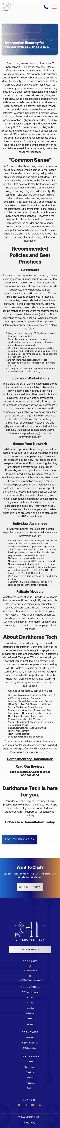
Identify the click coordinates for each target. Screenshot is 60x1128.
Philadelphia (30, 1083)
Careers (30, 1024)
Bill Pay (30, 1002)
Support (30, 997)
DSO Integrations (30, 1048)
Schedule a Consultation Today (30, 822)
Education (30, 1008)
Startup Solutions (30, 1043)
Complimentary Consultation (30, 759)
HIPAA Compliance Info (30, 992)
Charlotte (30, 1072)
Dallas (30, 1077)
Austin (30, 1061)
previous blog (31, 433)
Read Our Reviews (30, 766)
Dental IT (30, 1037)
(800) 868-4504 (30, 949)
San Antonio (30, 1067)
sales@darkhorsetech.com (30, 980)
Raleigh (30, 1088)
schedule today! (30, 887)
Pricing (30, 1018)
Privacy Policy (29, 1123)
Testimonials (30, 1013)
